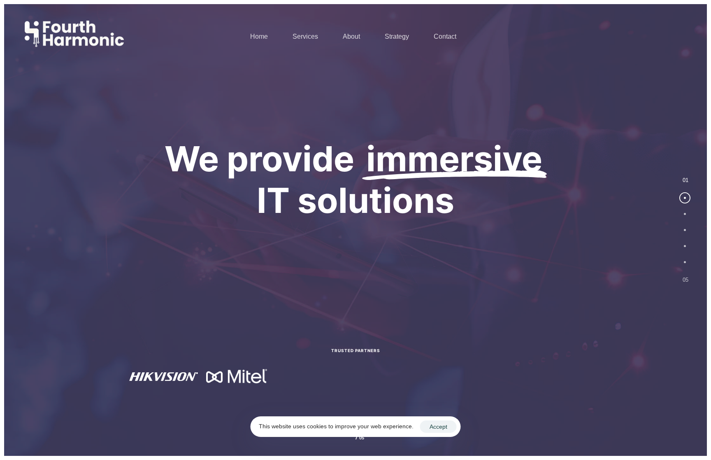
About (351, 36)
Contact (445, 36)
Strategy (397, 36)
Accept (438, 426)
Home (259, 36)
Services (305, 36)
